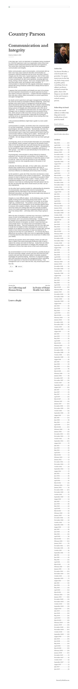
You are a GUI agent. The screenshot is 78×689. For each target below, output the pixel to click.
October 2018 (58, 355)
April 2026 (57, 145)
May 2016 (57, 422)
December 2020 (58, 294)
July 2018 (56, 361)
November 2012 (58, 520)
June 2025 (57, 168)
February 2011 (58, 566)
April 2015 (57, 452)
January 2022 (58, 264)
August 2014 (57, 471)
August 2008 (57, 636)
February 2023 (58, 233)
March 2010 (57, 592)
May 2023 (57, 226)
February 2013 (58, 513)
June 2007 (57, 669)
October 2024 (58, 187)
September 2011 (58, 552)
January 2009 (58, 625)
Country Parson (27, 34)
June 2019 (57, 336)
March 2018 (57, 371)
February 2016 (58, 429)
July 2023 (57, 222)
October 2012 (58, 522)
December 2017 (58, 378)
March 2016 (57, 427)
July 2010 (56, 583)
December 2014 (58, 462)
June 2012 (57, 531)
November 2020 (59, 296)
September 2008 (59, 634)
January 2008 (58, 653)
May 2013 (57, 506)
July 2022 (57, 250)
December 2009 (58, 599)
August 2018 (57, 359)
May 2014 (57, 478)
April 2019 (57, 341)
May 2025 (57, 171)
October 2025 (58, 159)
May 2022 (57, 254)
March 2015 (57, 455)
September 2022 (58, 245)
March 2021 (57, 287)
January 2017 (57, 403)
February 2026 (58, 150)
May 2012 (57, 534)
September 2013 (58, 497)
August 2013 (57, 499)
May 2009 (57, 615)
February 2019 (58, 345)
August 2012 (57, 527)
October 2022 (58, 243)
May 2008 (57, 643)
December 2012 (58, 517)
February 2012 (58, 541)
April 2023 (57, 229)
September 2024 (58, 189)
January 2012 (58, 543)
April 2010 (57, 590)
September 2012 (58, 524)
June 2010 (57, 585)
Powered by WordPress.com (62, 680)
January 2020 (58, 320)
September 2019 (58, 329)
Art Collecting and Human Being (17, 288)
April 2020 (57, 313)
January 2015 (57, 459)
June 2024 (57, 196)
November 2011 (58, 548)
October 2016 (58, 410)
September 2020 (59, 301)
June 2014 (57, 476)
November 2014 (58, 464)
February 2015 (58, 457)
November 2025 (58, 157)
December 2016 (58, 406)
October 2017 (58, 382)
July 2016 (56, 417)
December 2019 (58, 322)
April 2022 (57, 257)
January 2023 (58, 236)
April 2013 (57, 508)
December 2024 (58, 182)
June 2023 (57, 224)
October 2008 (58, 632)
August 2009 (57, 608)
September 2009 (59, 606)
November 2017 (58, 380)
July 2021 (56, 278)
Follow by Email (61, 129)
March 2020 (57, 315)
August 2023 (57, 219)
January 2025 (58, 180)
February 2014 (58, 485)
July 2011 (56, 555)
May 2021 (57, 282)
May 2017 (56, 394)
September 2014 (58, 469)
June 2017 (56, 392)
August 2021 (57, 275)
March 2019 (57, 343)
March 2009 (57, 620)
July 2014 (56, 473)
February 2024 (58, 206)
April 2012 (57, 536)
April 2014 (57, 480)
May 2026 (57, 143)
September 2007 (58, 662)
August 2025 (57, 164)
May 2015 (56, 450)
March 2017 (57, 399)
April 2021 (57, 285)
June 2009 (57, 613)
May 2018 (57, 366)
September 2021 (58, 273)
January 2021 (58, 292)
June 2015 (57, 448)
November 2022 (58, 240)
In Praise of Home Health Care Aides (41, 288)
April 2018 (57, 368)
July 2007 (56, 666)
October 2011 (58, 550)
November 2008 (59, 629)
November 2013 (58, 492)
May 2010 (57, 587)
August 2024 (57, 192)
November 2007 (58, 657)
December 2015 (58, 434)
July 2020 (57, 306)
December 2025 (58, 154)
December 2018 (58, 350)
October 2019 (58, 327)
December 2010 (58, 571)
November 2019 (58, 324)
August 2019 (57, 331)
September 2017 (58, 385)
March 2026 (57, 147)
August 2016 (57, 415)
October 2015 (58, 438)
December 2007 (58, 655)
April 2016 (57, 424)
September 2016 (58, 413)
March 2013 (57, 510)
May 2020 (57, 310)
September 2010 (58, 578)
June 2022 (57, 252)
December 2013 (58, 490)
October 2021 (58, 271)
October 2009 (58, 604)
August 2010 (57, 580)
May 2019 (57, 338)
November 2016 (58, 408)
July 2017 (56, 389)
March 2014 (57, 483)
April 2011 (57, 562)
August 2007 (57, 664)
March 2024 (57, 203)
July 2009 (57, 611)
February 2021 (58, 289)
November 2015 (58, 436)
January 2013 (58, 515)
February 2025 (58, 178)
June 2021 (57, 280)
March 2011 (57, 564)
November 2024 (58, 185)
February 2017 (58, 401)
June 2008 (57, 641)
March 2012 (57, 538)
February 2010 (58, 594)
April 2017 (57, 396)
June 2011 (56, 557)
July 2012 (56, 529)
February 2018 (58, 373)
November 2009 (59, 601)
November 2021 (58, 268)
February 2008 (58, 650)
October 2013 (58, 494)
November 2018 (58, 352)
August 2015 (57, 443)
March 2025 (57, 175)
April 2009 (57, 618)
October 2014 (58, 466)
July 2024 (57, 194)
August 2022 (57, 247)
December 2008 (58, 627)
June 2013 (57, 504)
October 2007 (58, 659)
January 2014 (58, 487)
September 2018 (58, 357)
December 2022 (58, 238)
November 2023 (58, 212)
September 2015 (58, 441)
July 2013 (56, 501)
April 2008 (57, 646)
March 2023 (57, 231)
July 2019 (56, 334)
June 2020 (57, 308)
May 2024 (57, 199)
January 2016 (58, 431)
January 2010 (58, 597)
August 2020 (57, 303)
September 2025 (58, 161)
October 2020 (58, 299)
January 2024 (58, 208)
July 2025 (56, 166)
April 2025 (57, 173)
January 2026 (58, 152)
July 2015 (56, 445)
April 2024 (57, 201)
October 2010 (58, 576)
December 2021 (58, 266)
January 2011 (57, 569)
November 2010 (58, 573)
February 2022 (58, 261)
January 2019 (58, 348)
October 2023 (58, 215)
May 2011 (56, 559)
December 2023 (58, 210)
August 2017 (57, 387)
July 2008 (57, 639)
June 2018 (57, 364)
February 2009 (58, 622)
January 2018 (58, 375)
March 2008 (57, 648)
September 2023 (58, 217)
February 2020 (58, 317)
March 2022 (57, 259)
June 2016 (57, 420)
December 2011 (58, 545)
